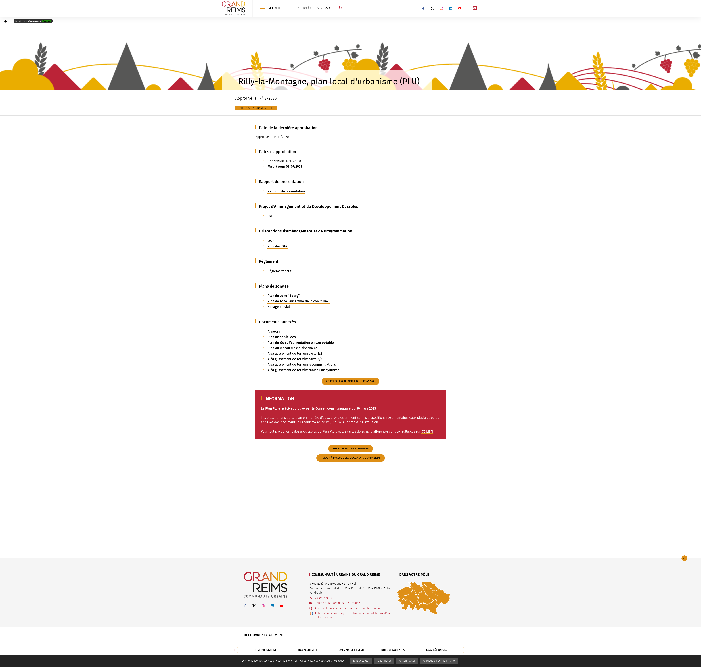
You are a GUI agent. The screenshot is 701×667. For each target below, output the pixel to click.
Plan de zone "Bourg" (284, 296)
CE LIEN (427, 431)
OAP (271, 241)
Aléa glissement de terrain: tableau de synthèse (303, 370)
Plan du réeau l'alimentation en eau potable (301, 343)
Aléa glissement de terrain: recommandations (302, 365)
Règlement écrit (280, 271)
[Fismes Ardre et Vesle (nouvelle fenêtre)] (350, 650)
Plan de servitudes (282, 337)
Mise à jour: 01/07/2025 (285, 167)
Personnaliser (407, 661)
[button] (5, 21)
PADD (272, 216)
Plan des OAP (278, 246)
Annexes (274, 331)
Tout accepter (361, 661)
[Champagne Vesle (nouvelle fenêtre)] (307, 650)
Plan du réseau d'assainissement (292, 348)
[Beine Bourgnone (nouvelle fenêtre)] (265, 650)
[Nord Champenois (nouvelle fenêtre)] (393, 650)
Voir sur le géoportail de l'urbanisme (350, 381)
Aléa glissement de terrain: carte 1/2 (295, 354)
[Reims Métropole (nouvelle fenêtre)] (436, 650)
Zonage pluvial (279, 307)
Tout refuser (384, 661)
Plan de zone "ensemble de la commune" (298, 301)
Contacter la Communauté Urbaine (337, 603)
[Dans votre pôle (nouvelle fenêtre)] (423, 598)
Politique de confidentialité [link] (439, 661)
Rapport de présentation (286, 191)
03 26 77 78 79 (323, 597)
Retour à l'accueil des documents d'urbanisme (350, 457)
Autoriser (47, 21)
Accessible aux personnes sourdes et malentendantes (349, 608)
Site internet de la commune (351, 448)
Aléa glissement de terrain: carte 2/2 (295, 359)
